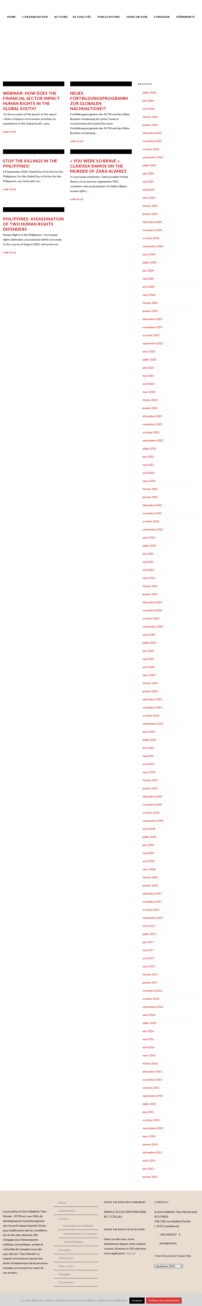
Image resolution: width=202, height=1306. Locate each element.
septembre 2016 (153, 1006)
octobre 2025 (151, 149)
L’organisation (35, 17)
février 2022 (150, 489)
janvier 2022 (150, 497)
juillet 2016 (149, 1023)
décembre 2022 (152, 416)
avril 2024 (148, 286)
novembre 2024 (152, 230)
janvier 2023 (150, 408)
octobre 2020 (151, 618)
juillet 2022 (149, 448)
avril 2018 (148, 861)
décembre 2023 (152, 319)
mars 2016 (149, 1055)
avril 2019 (148, 764)
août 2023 (149, 351)
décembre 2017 (152, 893)
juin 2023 (148, 367)
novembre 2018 (152, 804)
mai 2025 (148, 181)
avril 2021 (148, 569)
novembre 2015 (152, 1079)
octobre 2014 (151, 1120)
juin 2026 (148, 100)
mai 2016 (148, 1039)
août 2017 (149, 926)
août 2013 (149, 1160)
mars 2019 (149, 772)
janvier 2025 (150, 213)
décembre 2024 (152, 222)
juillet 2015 (149, 1104)
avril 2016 (148, 1047)
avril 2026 (148, 108)
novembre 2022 (152, 424)
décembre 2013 (152, 1152)
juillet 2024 (149, 262)
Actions (61, 17)
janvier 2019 (150, 788)
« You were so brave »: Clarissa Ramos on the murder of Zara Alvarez (98, 165)
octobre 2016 (151, 998)
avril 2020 (148, 667)
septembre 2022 (153, 440)
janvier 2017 (150, 982)
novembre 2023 (152, 327)
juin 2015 (148, 1112)
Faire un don (136, 17)
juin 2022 (148, 456)
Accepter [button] (137, 1300)
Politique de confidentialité (164, 1300)
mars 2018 (149, 869)
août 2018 (149, 828)
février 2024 (150, 302)
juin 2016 (148, 1031)
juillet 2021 (149, 545)
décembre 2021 (152, 505)
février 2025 (150, 205)
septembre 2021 (153, 529)
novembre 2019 (152, 707)
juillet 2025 (149, 165)
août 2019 (149, 731)
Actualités (82, 17)
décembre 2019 (152, 699)
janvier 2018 (150, 885)
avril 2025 (148, 189)
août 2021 (149, 537)
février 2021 (150, 586)
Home (11, 17)
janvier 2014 (150, 1144)
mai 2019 (148, 756)
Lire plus (9, 131)
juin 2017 (148, 942)
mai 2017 (148, 950)
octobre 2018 (151, 812)
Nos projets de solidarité (78, 1225)
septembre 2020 (153, 626)
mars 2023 (149, 391)
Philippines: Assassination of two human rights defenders (33, 223)
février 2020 (150, 683)
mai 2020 (148, 658)
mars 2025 (149, 197)
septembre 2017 (153, 917)
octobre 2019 (151, 715)
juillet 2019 (149, 739)
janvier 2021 (150, 594)
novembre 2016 (152, 990)
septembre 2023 (153, 343)
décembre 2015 (152, 1071)
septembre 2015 (153, 1095)
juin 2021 (148, 553)
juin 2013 (148, 1168)
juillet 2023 (149, 359)
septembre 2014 (153, 1128)
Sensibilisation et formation (80, 1233)
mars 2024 (149, 294)
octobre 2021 (151, 521)
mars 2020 (149, 675)
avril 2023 (148, 383)
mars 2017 (149, 966)
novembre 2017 (152, 901)
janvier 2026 (150, 124)
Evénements (185, 17)
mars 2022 (149, 480)
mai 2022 (148, 464)
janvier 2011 (150, 1176)
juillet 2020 (149, 642)
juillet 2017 (149, 934)
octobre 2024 (151, 238)
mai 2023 (148, 375)
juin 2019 (148, 747)
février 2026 (150, 116)
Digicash (130, 1253)
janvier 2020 (150, 691)
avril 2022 (148, 472)
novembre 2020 (152, 610)
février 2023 (150, 400)
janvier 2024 (150, 311)
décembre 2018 (152, 796)
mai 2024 (148, 278)
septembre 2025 (153, 157)
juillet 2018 (149, 837)
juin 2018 (148, 845)
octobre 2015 (151, 1087)
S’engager (162, 17)
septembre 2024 (153, 246)
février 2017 (150, 974)
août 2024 (149, 254)
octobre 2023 (151, 335)
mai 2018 (148, 853)
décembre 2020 (152, 602)
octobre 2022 (151, 432)
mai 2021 (148, 561)
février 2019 (150, 780)
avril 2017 (148, 958)
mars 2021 (149, 578)
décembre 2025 (152, 133)
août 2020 (149, 634)
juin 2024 (148, 270)
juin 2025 (148, 173)
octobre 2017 (151, 909)
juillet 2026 (149, 92)
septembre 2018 (153, 820)
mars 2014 (149, 1136)
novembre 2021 (152, 513)
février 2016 (150, 1063)
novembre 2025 (152, 141)
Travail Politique (73, 1241)
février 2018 (150, 877)
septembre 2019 (153, 723)
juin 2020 (148, 650)
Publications (109, 17)
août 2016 (149, 1015)
